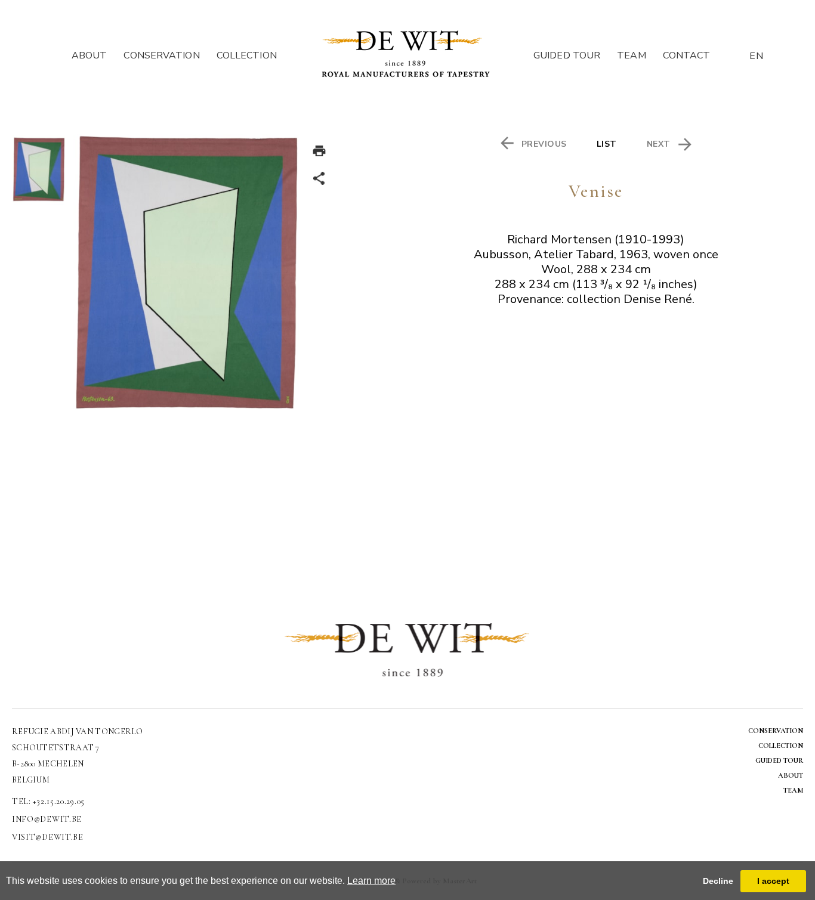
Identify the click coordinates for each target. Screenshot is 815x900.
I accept (773, 881)
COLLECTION (780, 745)
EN (756, 56)
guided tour (566, 55)
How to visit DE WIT (567, 70)
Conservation (161, 55)
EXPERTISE (161, 84)
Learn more (371, 881)
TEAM (793, 790)
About (89, 55)
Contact (687, 55)
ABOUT (790, 775)
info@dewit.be (47, 819)
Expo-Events (247, 84)
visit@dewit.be (48, 837)
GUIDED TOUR (779, 760)
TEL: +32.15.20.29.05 (48, 801)
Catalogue (247, 70)
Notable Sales (247, 99)
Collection (247, 55)
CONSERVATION (775, 730)
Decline (718, 881)
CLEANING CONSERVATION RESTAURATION (161, 70)
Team (631, 55)
